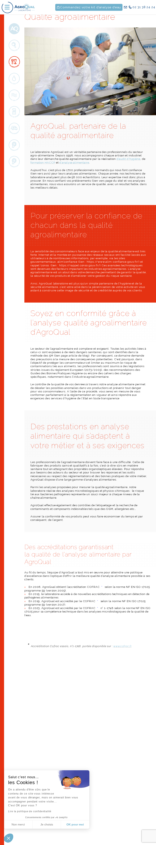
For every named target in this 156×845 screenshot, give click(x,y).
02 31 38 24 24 (143, 7)
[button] (8, 838)
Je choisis (46, 824)
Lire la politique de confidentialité (29, 811)
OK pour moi (75, 824)
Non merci (18, 824)
